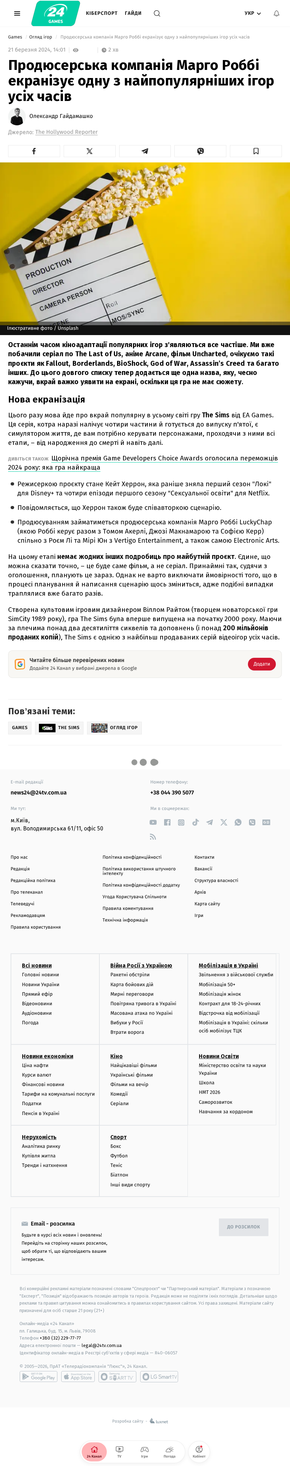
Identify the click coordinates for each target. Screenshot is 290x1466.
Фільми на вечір (129, 1084)
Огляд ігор (41, 37)
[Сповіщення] (277, 13)
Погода (30, 1023)
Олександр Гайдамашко (61, 116)
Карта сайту (207, 904)
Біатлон (119, 1175)
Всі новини (37, 965)
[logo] (55, 13)
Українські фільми (131, 1075)
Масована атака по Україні (141, 1013)
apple (78, 1377)
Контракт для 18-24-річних (229, 1004)
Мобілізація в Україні (228, 965)
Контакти (204, 857)
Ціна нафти (35, 1065)
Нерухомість (39, 1137)
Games (15, 37)
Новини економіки (47, 1056)
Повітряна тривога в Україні (143, 1004)
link (153, 822)
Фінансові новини (43, 1084)
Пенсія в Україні (40, 1113)
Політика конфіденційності (132, 857)
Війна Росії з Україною (141, 965)
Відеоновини (37, 1004)
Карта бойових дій (131, 985)
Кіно (116, 1056)
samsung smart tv (159, 1377)
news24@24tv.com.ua (39, 792)
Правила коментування (128, 908)
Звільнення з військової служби (236, 975)
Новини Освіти (219, 1056)
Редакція (20, 869)
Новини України (40, 985)
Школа (206, 1083)
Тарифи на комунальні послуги (58, 1094)
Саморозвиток (215, 1102)
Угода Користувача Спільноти (135, 897)
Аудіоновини (37, 1013)
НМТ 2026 (209, 1092)
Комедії (119, 1094)
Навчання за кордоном (226, 1112)
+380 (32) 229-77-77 (60, 1338)
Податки (31, 1104)
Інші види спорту (130, 1185)
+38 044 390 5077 (172, 792)
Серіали (119, 1104)
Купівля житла (39, 1156)
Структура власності (216, 880)
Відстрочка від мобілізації (229, 1013)
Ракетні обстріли (130, 975)
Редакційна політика (33, 880)
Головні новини (40, 975)
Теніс (116, 1165)
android (38, 1377)
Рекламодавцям (28, 915)
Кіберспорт (102, 13)
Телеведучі (22, 904)
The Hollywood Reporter (66, 132)
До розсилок (243, 1227)
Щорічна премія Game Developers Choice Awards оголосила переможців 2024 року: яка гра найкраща (143, 462)
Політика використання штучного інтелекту (139, 871)
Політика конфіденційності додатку (141, 885)
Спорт (118, 1137)
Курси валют (36, 1075)
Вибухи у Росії (126, 1023)
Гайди (133, 13)
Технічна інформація (125, 920)
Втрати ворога (127, 1032)
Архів (200, 892)
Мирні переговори (131, 994)
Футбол (119, 1156)
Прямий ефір (37, 994)
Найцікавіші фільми (133, 1065)
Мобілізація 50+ (217, 985)
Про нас (19, 857)
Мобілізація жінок (220, 994)
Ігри (199, 915)
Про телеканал (27, 892)
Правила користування (36, 927)
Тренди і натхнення (44, 1165)
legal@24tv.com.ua (102, 1345)
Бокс (115, 1146)
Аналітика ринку (41, 1146)
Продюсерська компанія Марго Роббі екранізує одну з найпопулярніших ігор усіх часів (155, 37)
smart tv (117, 1377)
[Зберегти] (256, 151)
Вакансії (203, 869)
